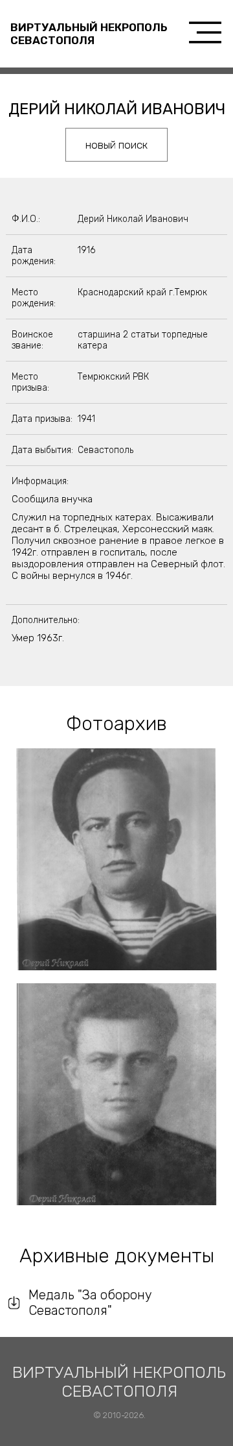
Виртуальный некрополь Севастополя (89, 34)
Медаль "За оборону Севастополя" (90, 1302)
